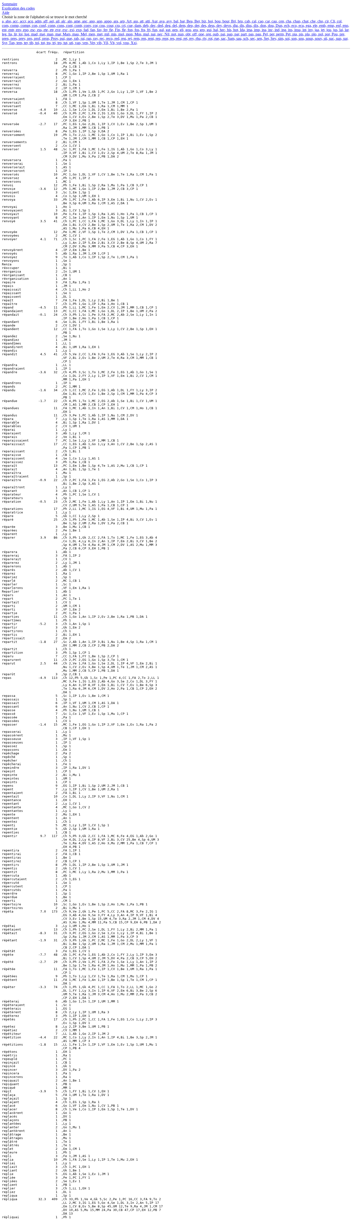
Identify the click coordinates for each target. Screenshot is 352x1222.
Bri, (233, 21)
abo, (8, 21)
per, (272, 34)
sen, (259, 38)
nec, (160, 34)
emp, (331, 25)
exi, (72, 30)
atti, (147, 21)
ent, (4, 30)
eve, (58, 30)
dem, (182, 25)
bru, (240, 21)
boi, (210, 21)
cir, (326, 21)
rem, (136, 38)
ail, (57, 21)
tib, (31, 43)
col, (339, 21)
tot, (43, 43)
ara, (116, 21)
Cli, (332, 21)
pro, (29, 38)
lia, (10, 34)
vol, (118, 43)
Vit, (112, 43)
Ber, (197, 21)
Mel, (84, 34)
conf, (42, 25)
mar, (58, 34)
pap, (229, 34)
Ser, (266, 38)
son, (294, 38)
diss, (249, 25)
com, (5, 25)
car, (267, 21)
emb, (322, 25)
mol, (121, 34)
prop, (45, 38)
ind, (277, 30)
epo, (25, 30)
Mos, (138, 34)
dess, (211, 25)
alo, (70, 21)
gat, (168, 30)
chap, (296, 21)
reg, (123, 38)
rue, (216, 38)
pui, (62, 38)
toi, (37, 43)
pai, (223, 34)
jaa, (317, 30)
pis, (301, 34)
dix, (256, 25)
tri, (54, 43)
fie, (111, 30)
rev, (191, 38)
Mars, (66, 34)
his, (229, 30)
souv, (318, 38)
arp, (122, 21)
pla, (307, 34)
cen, (281, 21)
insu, (297, 30)
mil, (106, 34)
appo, (108, 21)
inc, (270, 30)
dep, (190, 25)
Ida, (242, 30)
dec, (153, 25)
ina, (264, 30)
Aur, (154, 21)
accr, (23, 21)
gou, (188, 30)
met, (99, 34)
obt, (188, 34)
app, (99, 21)
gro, (202, 30)
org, (208, 34)
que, (69, 38)
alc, (63, 21)
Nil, (167, 34)
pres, (14, 38)
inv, (310, 30)
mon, (129, 34)
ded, (160, 25)
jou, (328, 30)
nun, (181, 34)
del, (174, 25)
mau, (75, 34)
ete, (46, 30)
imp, (257, 30)
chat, (305, 21)
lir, (15, 34)
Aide (5, 13)
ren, (143, 38)
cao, (260, 21)
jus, (335, 30)
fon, (130, 30)
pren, (6, 38)
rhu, (198, 38)
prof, (37, 38)
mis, (113, 34)
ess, (39, 30)
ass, (135, 21)
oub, (216, 34)
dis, (242, 25)
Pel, (265, 34)
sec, (252, 38)
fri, (148, 30)
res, (172, 38)
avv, (169, 21)
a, (3, 21)
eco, (294, 25)
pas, (251, 34)
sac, (223, 38)
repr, (165, 38)
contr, (78, 25)
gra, (195, 30)
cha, (288, 21)
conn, (51, 25)
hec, (222, 30)
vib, (99, 43)
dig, (235, 25)
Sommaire (9, 4)
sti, (325, 38)
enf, (338, 25)
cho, (320, 21)
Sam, (231, 38)
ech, (286, 25)
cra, (117, 25)
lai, (341, 30)
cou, (102, 25)
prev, (22, 38)
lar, (346, 30)
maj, (42, 34)
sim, (280, 38)
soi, (287, 38)
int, (304, 30)
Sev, (273, 38)
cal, (254, 21)
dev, (219, 25)
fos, (137, 30)
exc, (65, 30)
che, (313, 21)
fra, (143, 30)
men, (92, 34)
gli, (181, 30)
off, (194, 34)
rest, (178, 38)
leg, (4, 34)
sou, (301, 38)
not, (173, 34)
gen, (175, 30)
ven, (85, 43)
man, (50, 34)
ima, (249, 30)
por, (327, 34)
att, (141, 21)
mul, (146, 34)
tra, (48, 43)
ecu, (301, 25)
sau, (238, 38)
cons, (60, 25)
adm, (38, 21)
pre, (342, 34)
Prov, (54, 38)
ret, (185, 38)
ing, (283, 30)
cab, (247, 21)
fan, (92, 30)
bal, (176, 21)
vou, (126, 43)
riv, (204, 38)
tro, (59, 43)
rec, (102, 38)
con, (34, 25)
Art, (129, 21)
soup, (309, 38)
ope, (201, 34)
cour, (110, 25)
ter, (25, 43)
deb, (145, 25)
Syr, (5, 43)
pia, (294, 34)
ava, (161, 21)
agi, (51, 21)
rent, (151, 38)
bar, (182, 21)
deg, (167, 25)
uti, (71, 43)
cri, (123, 25)
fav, (99, 30)
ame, (77, 21)
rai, (82, 38)
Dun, (279, 25)
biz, (204, 21)
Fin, (117, 30)
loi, (20, 34)
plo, (314, 34)
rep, (158, 38)
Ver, (92, 43)
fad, (86, 30)
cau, (274, 21)
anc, (84, 21)
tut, (65, 43)
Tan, (12, 43)
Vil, (105, 43)
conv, (87, 25)
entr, (11, 30)
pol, (320, 34)
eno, (345, 25)
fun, (154, 30)
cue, (130, 25)
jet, (322, 30)
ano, (92, 21)
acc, (15, 21)
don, (263, 25)
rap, (88, 38)
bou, (217, 21)
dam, (138, 25)
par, (236, 34)
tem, (19, 43)
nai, (153, 34)
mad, (34, 34)
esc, (32, 30)
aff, (45, 21)
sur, (345, 38)
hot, (235, 30)
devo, (227, 25)
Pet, (288, 34)
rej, (130, 38)
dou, (271, 25)
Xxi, (133, 43)
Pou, (335, 34)
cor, (95, 25)
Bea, (189, 21)
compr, (25, 25)
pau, (258, 34)
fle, (124, 30)
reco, (109, 38)
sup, (338, 38)
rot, (210, 38)
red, (117, 38)
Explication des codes (18, 8)
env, (18, 30)
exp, (79, 30)
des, (203, 25)
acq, (30, 21)
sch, (245, 38)
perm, (280, 34)
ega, (308, 25)
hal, (215, 30)
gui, (209, 30)
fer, (105, 30)
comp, (14, 25)
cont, (69, 25)
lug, (26, 34)
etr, (51, 30)
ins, (290, 30)
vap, (77, 43)
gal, (161, 30)
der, (197, 25)
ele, (315, 25)
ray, (95, 38)
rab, (76, 38)
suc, (331, 38)
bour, (225, 21)
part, (244, 34)
